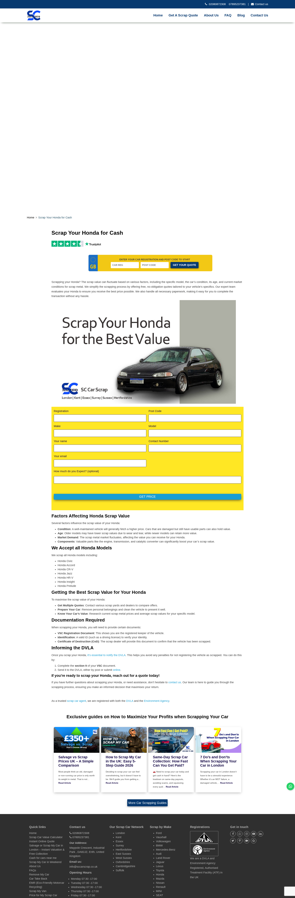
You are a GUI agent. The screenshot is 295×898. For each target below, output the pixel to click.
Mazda (160, 878)
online (116, 669)
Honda (160, 874)
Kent (118, 837)
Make (57, 426)
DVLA (129, 700)
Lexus (159, 866)
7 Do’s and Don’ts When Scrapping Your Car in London (218, 761)
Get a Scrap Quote (183, 15)
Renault (160, 886)
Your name (60, 441)
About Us (211, 15)
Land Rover (163, 857)
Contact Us (259, 15)
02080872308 (217, 4)
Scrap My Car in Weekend (45, 862)
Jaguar (160, 862)
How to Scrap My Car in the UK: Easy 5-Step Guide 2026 (123, 761)
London (120, 833)
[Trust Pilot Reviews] (67, 243)
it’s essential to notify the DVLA (106, 655)
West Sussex (124, 857)
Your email (60, 456)
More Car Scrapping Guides (147, 803)
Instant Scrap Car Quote (185, 19)
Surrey (120, 845)
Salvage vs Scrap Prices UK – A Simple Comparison (76, 761)
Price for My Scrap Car (43, 895)
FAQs (32, 870)
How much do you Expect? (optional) (76, 471)
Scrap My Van (37, 891)
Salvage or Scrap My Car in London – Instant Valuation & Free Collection (47, 849)
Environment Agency (156, 700)
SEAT (159, 895)
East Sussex (123, 853)
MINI (159, 891)
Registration (61, 411)
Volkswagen (163, 841)
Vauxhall (161, 837)
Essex (119, 841)
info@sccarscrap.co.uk (83, 866)
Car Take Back (38, 878)
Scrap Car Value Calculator (46, 837)
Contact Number (159, 441)
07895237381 (237, 4)
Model (152, 426)
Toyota (160, 870)
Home (158, 15)
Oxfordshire (123, 862)
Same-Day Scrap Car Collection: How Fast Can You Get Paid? (170, 761)
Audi (158, 853)
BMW (159, 845)
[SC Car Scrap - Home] (34, 15)
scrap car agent (76, 700)
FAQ (227, 15)
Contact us (261, 4)
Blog (241, 15)
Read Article (64, 783)
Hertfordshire (124, 849)
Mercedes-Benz (165, 849)
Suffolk (120, 870)
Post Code (155, 411)
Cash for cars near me (43, 857)
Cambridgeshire (125, 866)
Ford (159, 833)
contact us (174, 682)
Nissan (160, 882)
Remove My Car (39, 874)
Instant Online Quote (42, 841)
